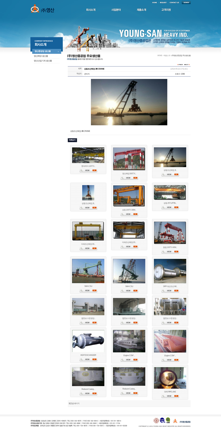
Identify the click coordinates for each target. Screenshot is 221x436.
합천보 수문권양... (88, 318)
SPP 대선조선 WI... (170, 286)
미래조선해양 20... (129, 242)
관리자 (86, 74)
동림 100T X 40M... (170, 247)
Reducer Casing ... (88, 389)
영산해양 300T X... (129, 173)
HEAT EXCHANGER (88, 355)
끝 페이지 (75, 403)
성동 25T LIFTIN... (170, 203)
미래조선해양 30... (88, 244)
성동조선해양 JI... (170, 170)
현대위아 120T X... (88, 166)
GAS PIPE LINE (170, 392)
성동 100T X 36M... (129, 210)
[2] (71, 403)
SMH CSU (88, 286)
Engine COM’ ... (129, 355)
